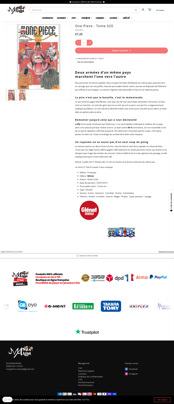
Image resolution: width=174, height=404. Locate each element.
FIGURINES (61, 18)
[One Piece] (89, 210)
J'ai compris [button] (162, 400)
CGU (80, 379)
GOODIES (113, 18)
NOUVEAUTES (47, 18)
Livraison (82, 373)
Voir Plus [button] (85, 400)
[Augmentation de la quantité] (90, 43)
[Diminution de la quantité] (78, 43)
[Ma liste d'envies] (146, 8)
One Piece (79, 29)
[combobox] (81, 10)
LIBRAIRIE (100, 18)
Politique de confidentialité (90, 376)
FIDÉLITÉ (126, 18)
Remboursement (86, 382)
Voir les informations (85, 62)
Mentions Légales (86, 371)
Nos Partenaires (85, 385)
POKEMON (86, 18)
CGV (80, 368)
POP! (74, 18)
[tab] (76, 66)
